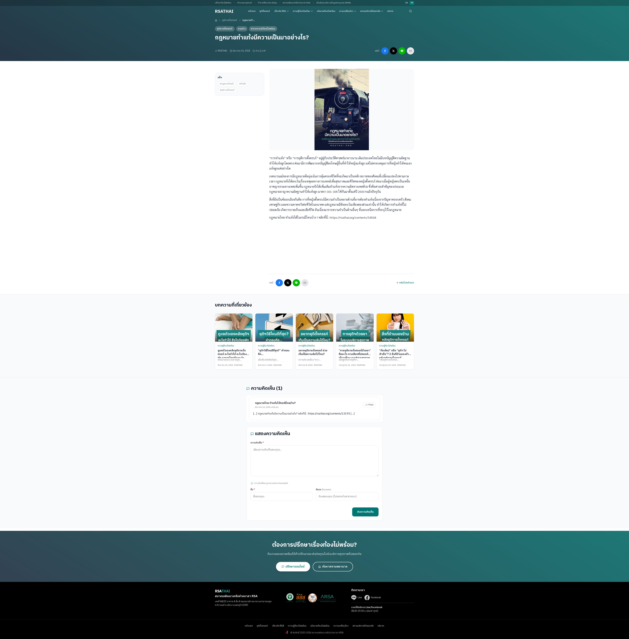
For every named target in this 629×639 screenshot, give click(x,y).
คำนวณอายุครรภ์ (244, 2)
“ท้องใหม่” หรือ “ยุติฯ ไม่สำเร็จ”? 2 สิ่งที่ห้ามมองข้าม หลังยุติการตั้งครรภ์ (394, 354)
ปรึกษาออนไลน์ (295, 566)
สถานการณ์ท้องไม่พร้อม (263, 29)
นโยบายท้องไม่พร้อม (326, 11)
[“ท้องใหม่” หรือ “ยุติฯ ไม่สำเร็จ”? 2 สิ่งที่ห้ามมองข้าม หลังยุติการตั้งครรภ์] (395, 328)
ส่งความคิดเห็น (365, 512)
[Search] (410, 11)
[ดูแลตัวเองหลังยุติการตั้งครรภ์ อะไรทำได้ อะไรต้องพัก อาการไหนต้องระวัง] (233, 328)
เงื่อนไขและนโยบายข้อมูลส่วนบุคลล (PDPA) (333, 2)
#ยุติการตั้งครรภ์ (227, 90)
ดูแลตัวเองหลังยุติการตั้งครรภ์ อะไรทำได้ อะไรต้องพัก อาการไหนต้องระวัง (232, 354)
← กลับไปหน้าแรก (405, 283)
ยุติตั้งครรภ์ (264, 11)
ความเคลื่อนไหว (346, 11)
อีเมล (323, 489)
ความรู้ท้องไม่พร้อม (301, 11)
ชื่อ (252, 489)
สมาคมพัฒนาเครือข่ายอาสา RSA (296, 2)
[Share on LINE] (402, 50)
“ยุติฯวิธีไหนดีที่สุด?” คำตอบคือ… (273, 352)
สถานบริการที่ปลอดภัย (370, 11)
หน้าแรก (252, 11)
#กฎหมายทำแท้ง (227, 83)
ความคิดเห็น (257, 443)
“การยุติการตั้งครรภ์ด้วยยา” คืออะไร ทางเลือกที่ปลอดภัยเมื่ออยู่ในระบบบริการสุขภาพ (355, 354)
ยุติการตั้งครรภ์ (229, 20)
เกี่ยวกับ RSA (280, 11)
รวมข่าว (242, 29)
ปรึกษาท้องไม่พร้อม (223, 2)
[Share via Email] (410, 50)
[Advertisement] (239, 116)
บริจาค (390, 11)
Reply (370, 404)
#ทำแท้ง (242, 83)
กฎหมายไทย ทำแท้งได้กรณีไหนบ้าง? (275, 403)
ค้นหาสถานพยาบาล (334, 566)
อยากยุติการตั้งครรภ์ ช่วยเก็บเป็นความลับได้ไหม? (312, 352)
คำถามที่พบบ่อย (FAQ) (267, 2)
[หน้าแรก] (216, 20)
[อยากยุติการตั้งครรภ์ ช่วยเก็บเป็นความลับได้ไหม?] (314, 328)
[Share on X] (393, 50)
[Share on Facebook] (385, 50)
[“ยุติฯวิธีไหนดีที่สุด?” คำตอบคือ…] (274, 328)
